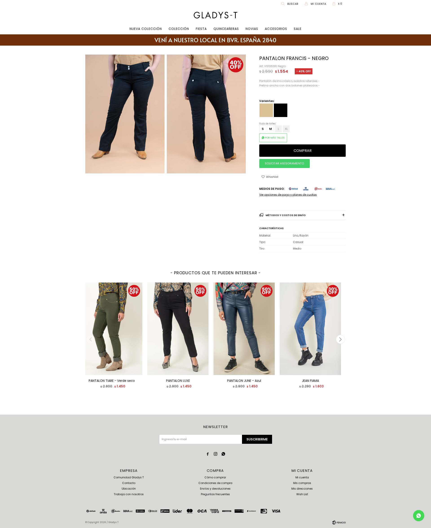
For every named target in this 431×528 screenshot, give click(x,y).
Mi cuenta (302, 477)
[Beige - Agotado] (266, 110)
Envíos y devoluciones (215, 488)
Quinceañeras (226, 29)
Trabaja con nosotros (129, 494)
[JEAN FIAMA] (310, 328)
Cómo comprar (215, 477)
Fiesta (201, 29)
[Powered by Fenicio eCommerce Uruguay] (339, 522)
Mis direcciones (302, 488)
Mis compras (302, 483)
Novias (252, 29)
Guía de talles (267, 123)
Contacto (128, 483)
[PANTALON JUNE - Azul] (244, 328)
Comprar (303, 150)
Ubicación (129, 488)
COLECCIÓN (179, 29)
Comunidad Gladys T (129, 477)
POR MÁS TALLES (275, 137)
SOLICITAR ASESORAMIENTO (284, 163)
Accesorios (276, 29)
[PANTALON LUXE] (178, 328)
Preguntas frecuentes (215, 494)
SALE (297, 29)
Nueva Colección (146, 29)
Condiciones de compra (215, 483)
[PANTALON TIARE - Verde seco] (112, 328)
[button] (290, 3)
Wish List (302, 494)
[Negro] (280, 110)
